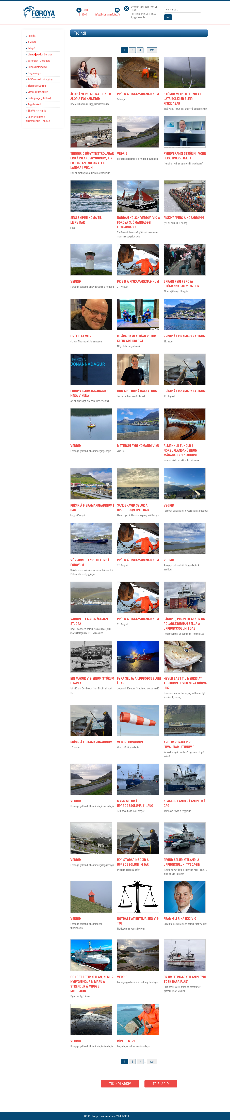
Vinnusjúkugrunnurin (38, 92)
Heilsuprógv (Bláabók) (39, 98)
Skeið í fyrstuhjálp (37, 110)
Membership (45, 54)
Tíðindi (32, 42)
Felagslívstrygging (37, 67)
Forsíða (32, 35)
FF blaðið (161, 1084)
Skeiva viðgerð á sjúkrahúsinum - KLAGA (38, 119)
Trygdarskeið (34, 104)
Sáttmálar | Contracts (39, 60)
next (152, 50)
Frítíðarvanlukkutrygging (40, 79)
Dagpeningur (34, 73)
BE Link (138, 1116)
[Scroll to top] (223, 1113)
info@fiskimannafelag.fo (107, 14)
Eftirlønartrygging (37, 85)
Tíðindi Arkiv (120, 1084)
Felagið (31, 48)
